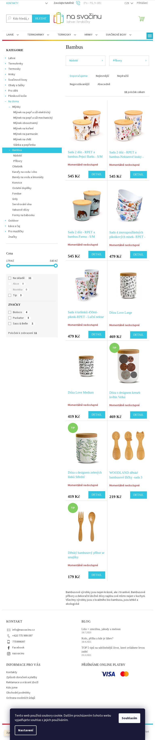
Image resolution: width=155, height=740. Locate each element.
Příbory (17, 161)
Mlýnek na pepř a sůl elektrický (31, 112)
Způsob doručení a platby (21, 677)
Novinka (20, 290)
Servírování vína (21, 204)
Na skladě (22, 278)
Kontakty (12, 3)
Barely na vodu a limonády (28, 177)
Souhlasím (129, 718)
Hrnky (11, 74)
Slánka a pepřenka (24, 145)
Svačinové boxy (17, 80)
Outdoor (13, 221)
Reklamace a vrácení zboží (22, 682)
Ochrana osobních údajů (20, 698)
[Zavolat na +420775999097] (81, 3)
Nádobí (17, 156)
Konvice (17, 183)
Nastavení (25, 730)
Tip (17, 295)
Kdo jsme (12, 688)
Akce (18, 284)
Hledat (40, 18)
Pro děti (13, 91)
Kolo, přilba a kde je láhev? (97, 638)
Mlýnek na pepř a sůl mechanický (33, 118)
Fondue (16, 194)
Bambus (17, 150)
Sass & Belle (23, 324)
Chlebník (17, 167)
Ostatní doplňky (21, 188)
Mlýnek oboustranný (25, 123)
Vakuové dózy (20, 210)
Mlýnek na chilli (22, 139)
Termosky (14, 69)
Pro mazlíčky (16, 231)
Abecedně (104, 84)
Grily (15, 199)
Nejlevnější (102, 76)
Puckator (21, 318)
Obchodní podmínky (18, 693)
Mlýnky (16, 107)
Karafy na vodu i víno (24, 172)
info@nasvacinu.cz (23, 630)
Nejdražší (123, 76)
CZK (127, 3)
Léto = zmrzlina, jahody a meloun (101, 629)
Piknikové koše (17, 96)
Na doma (13, 101)
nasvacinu (18, 653)
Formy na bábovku (23, 215)
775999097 (18, 642)
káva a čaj (14, 226)
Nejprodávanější (79, 84)
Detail (97, 174)
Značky (12, 237)
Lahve (11, 58)
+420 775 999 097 (22, 636)
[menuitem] (12, 35)
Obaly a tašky (16, 85)
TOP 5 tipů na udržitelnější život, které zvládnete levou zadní (113, 649)
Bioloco (20, 312)
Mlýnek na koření (23, 129)
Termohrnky (15, 64)
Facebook (18, 648)
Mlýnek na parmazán (25, 134)
